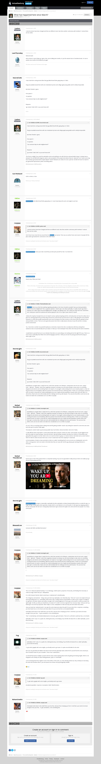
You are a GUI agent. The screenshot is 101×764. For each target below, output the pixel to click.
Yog (17, 635)
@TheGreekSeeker (30, 251)
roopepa (17, 223)
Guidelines (20, 8)
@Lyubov (29, 307)
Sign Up (90, 2)
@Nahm (52, 235)
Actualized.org (40, 758)
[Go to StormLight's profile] (17, 355)
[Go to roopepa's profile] (17, 229)
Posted (31, 28)
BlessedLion (17, 525)
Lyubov (21, 16)
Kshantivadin (17, 699)
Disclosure (56, 758)
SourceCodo (17, 78)
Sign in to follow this (78, 14)
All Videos (29, 8)
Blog (37, 8)
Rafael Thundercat (17, 406)
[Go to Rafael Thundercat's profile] (17, 413)
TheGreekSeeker (44, 304)
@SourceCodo (29, 201)
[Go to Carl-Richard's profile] (17, 180)
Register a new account (30, 740)
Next (15, 23)
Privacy (51, 758)
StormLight (17, 349)
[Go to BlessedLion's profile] (17, 532)
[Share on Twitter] (12, 750)
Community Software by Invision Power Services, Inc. (50, 761)
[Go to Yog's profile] (17, 642)
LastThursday (17, 53)
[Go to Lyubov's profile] (11, 16)
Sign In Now (70, 740)
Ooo (28, 666)
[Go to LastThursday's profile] (17, 59)
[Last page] (18, 24)
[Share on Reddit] (15, 750)
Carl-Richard (17, 174)
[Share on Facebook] (10, 750)
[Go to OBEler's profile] (17, 205)
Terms (46, 758)
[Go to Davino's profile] (17, 280)
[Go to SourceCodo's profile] (17, 84)
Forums (11, 8)
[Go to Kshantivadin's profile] (17, 706)
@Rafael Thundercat (30, 503)
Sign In (83, 2)
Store (44, 8)
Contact (62, 758)
